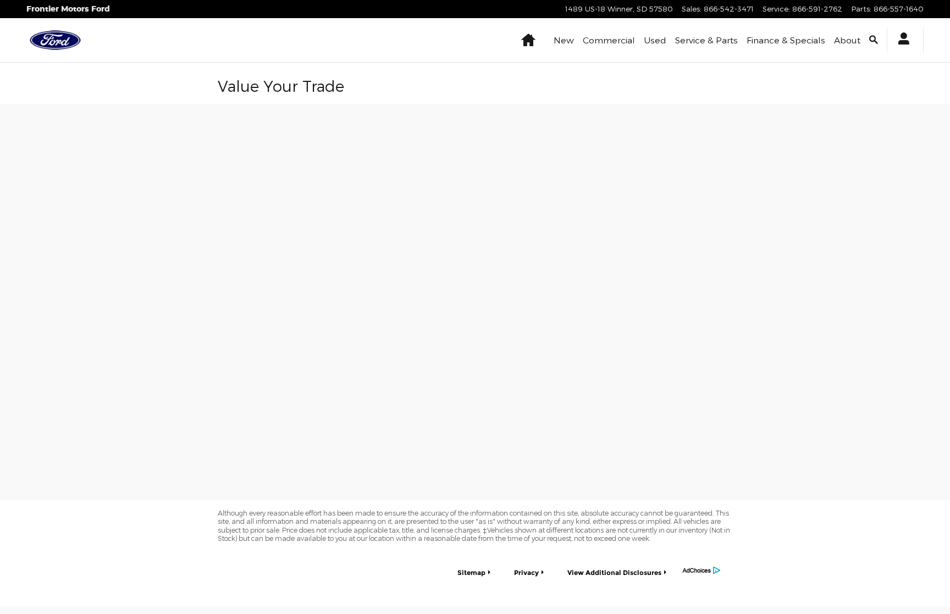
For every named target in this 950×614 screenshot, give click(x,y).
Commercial (609, 40)
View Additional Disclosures (614, 572)
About (847, 40)
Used (655, 40)
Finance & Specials (786, 40)
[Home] (55, 40)
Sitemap (471, 572)
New (564, 40)
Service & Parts (706, 40)
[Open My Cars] (900, 40)
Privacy (526, 572)
